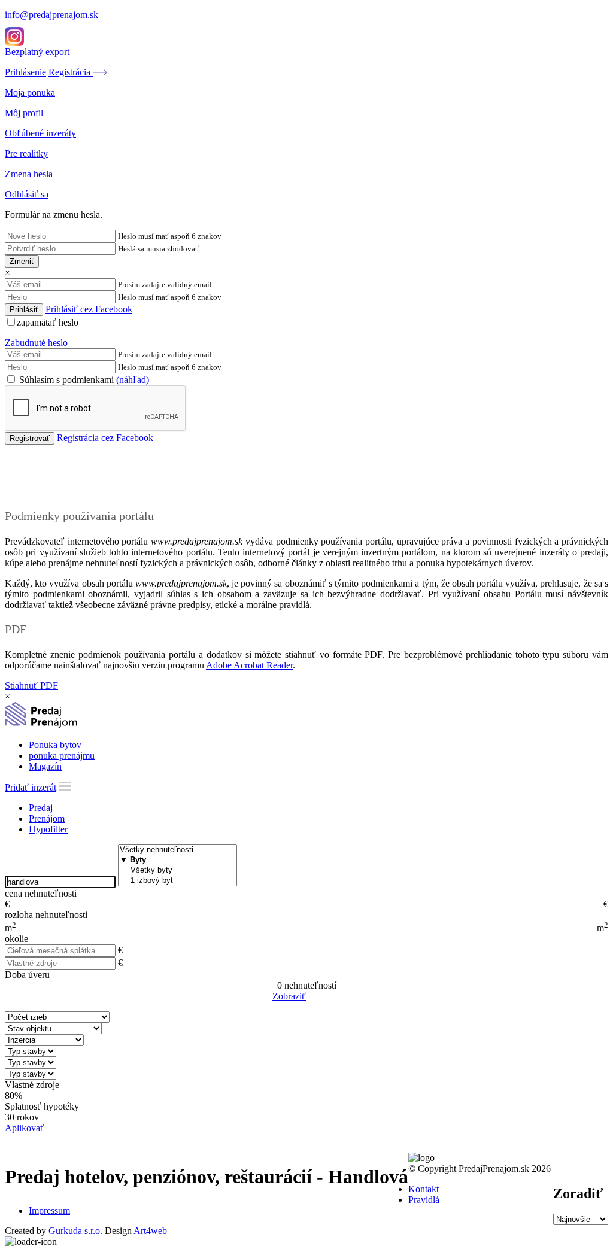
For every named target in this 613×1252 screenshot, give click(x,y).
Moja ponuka (30, 92)
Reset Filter (324, 997)
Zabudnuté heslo (36, 343)
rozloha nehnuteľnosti (46, 915)
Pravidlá (423, 1200)
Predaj (41, 808)
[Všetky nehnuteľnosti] (177, 850)
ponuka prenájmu (62, 755)
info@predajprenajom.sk (51, 15)
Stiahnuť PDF (31, 685)
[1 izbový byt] (177, 881)
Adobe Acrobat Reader (249, 665)
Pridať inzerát (30, 787)
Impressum (49, 1210)
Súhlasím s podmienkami (83, 380)
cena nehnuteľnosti (41, 893)
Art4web (150, 1231)
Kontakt (423, 1189)
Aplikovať (24, 1128)
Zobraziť (289, 996)
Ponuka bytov (55, 745)
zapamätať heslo (47, 322)
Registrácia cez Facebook (105, 438)
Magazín (45, 766)
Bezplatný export (37, 52)
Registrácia (70, 72)
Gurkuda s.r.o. (75, 1231)
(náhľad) (132, 380)
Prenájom (47, 818)
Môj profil (24, 113)
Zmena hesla (29, 174)
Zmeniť (22, 261)
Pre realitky (26, 153)
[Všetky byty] (177, 870)
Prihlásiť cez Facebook (88, 309)
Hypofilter (48, 829)
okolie (16, 939)
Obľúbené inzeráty (40, 133)
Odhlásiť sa (26, 194)
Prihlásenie (25, 72)
